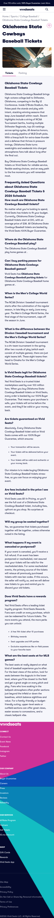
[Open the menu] (4, 9)
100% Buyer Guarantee (30, 3)
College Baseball (29, 16)
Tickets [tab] (9, 73)
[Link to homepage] (27, 9)
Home (5, 16)
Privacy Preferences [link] (9, 907)
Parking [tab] (23, 73)
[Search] (47, 9)
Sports (14, 16)
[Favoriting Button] (49, 25)
